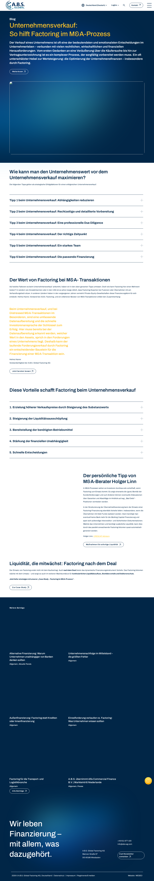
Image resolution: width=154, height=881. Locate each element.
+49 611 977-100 (124, 841)
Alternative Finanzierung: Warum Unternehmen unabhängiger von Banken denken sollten (31, 656)
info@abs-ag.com (125, 844)
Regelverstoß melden (86, 876)
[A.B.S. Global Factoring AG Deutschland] (15, 5)
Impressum (70, 876)
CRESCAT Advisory (102, 536)
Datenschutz (59, 876)
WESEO (139, 876)
